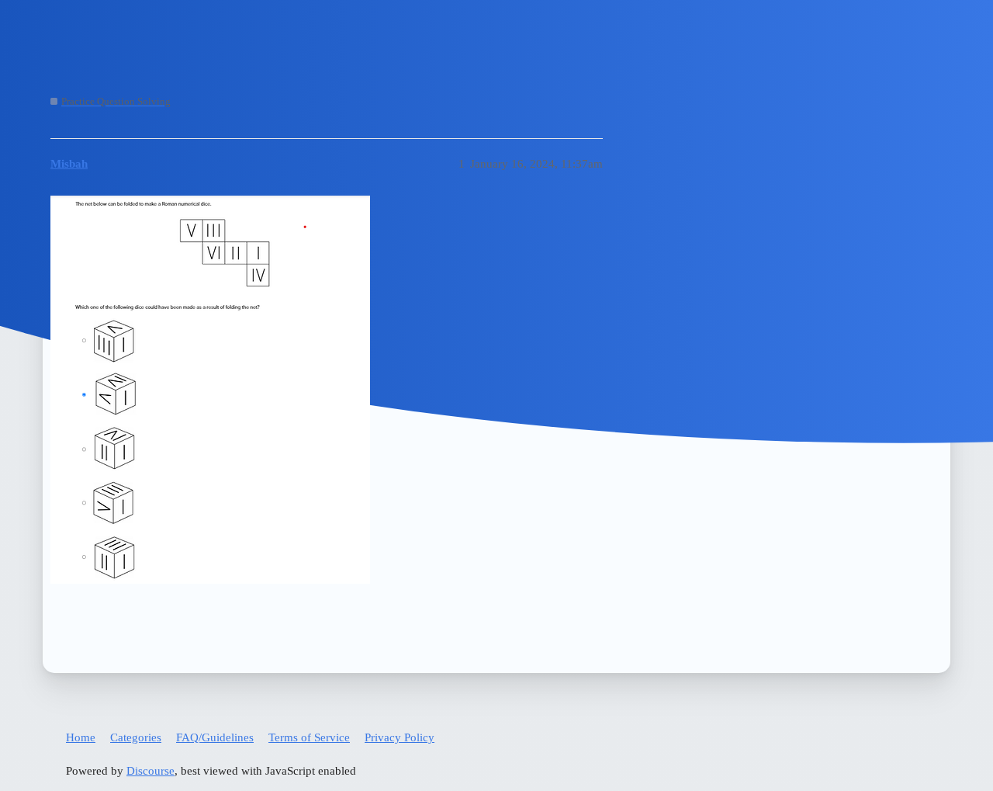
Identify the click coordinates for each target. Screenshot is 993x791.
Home (80, 737)
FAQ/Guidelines (215, 737)
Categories (135, 737)
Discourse (150, 771)
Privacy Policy (399, 737)
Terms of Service (309, 737)
